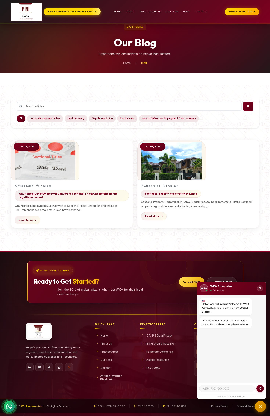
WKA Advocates (238, 396)
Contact (201, 11)
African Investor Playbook (111, 377)
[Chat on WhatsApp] (9, 406)
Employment (127, 118)
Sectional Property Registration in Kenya (171, 193)
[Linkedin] (30, 367)
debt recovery (76, 118)
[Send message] (260, 388)
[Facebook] (49, 367)
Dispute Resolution (157, 359)
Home (118, 11)
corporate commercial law (45, 118)
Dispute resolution (102, 118)
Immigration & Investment (161, 343)
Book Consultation (241, 11)
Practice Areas (150, 11)
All (21, 118)
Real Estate (153, 367)
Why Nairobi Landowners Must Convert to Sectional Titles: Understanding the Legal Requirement (68, 195)
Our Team (172, 11)
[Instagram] (59, 367)
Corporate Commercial (160, 351)
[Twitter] (39, 367)
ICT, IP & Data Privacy (159, 335)
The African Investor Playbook (72, 11)
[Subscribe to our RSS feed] (69, 367)
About (130, 11)
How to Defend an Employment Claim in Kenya (169, 118)
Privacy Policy (219, 406)
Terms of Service (246, 406)
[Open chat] (260, 406)
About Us (106, 343)
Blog (186, 11)
